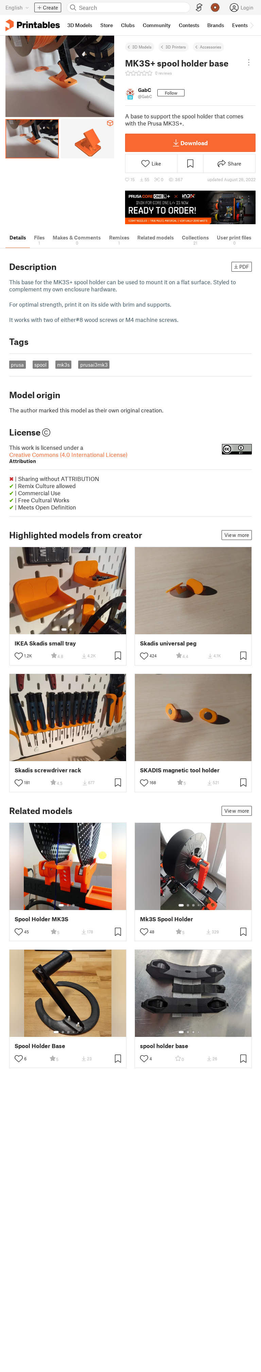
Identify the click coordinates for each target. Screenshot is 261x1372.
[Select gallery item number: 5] (203, 905)
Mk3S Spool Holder (166, 919)
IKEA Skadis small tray (45, 643)
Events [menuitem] (240, 25)
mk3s (63, 365)
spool (40, 365)
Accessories (210, 46)
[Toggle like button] (19, 656)
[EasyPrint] (199, 8)
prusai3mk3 (94, 365)
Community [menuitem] (157, 25)
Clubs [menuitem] (128, 25)
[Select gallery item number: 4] (198, 905)
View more (236, 535)
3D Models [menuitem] (79, 25)
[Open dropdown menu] (249, 62)
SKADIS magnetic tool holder (180, 770)
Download (194, 142)
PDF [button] (244, 267)
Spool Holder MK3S (41, 919)
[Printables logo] (32, 25)
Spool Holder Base (40, 1046)
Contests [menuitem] (189, 25)
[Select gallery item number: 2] (70, 629)
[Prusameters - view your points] (215, 7)
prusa (17, 365)
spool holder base (164, 1046)
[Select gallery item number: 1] (64, 629)
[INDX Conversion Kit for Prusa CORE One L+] (190, 207)
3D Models (142, 46)
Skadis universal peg (168, 643)
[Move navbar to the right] (251, 25)
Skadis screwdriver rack (48, 770)
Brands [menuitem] (215, 25)
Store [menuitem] (106, 25)
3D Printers (176, 46)
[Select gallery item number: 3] (73, 905)
